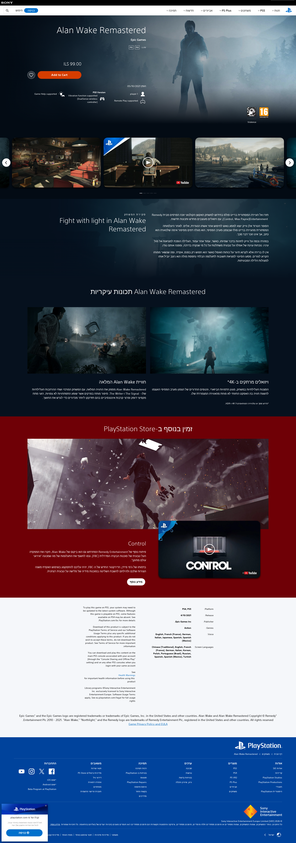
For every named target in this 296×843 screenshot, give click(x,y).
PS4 (235, 773)
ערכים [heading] (188, 763)
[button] (148, 163)
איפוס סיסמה (140, 786)
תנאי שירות (96, 768)
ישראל (271, 835)
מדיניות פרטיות (102, 834)
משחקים (246, 10)
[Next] (290, 162)
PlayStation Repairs (137, 782)
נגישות (189, 773)
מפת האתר (67, 834)
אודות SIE (277, 768)
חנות (277, 10)
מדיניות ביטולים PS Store (89, 773)
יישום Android (49, 784)
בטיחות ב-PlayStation (136, 773)
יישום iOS (51, 779)
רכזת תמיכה (141, 768)
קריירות (278, 773)
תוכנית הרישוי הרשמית (90, 791)
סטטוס (143, 777)
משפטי (115, 834)
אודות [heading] (278, 763)
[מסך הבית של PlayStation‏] (289, 10)
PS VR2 (233, 777)
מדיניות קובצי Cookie (49, 834)
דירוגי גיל (97, 777)
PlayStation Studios (272, 777)
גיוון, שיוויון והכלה (184, 782)
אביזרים (207, 10)
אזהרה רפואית (94, 782)
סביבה (189, 768)
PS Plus (226, 10)
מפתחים (97, 786)
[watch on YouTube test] (182, 182)
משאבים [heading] (96, 763)
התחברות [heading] (50, 763)
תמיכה (172, 10)
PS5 (235, 768)
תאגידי (279, 786)
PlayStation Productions (270, 782)
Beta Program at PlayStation (42, 789)
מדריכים (143, 796)
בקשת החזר (141, 791)
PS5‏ (262, 10)
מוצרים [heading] (232, 763)
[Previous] (6, 162)
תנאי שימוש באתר (83, 834)
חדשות (190, 10)
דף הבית (278, 754)
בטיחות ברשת (185, 777)
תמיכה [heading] (142, 763)
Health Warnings (127, 675)
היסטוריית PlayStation (271, 791)
